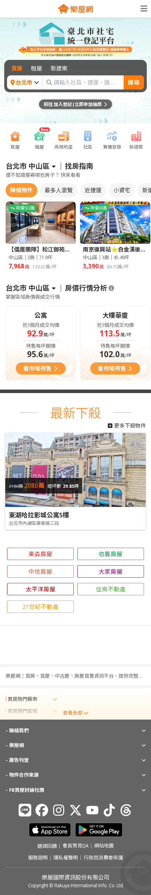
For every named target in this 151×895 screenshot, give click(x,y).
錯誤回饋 (47, 846)
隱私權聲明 (65, 857)
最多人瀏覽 (59, 190)
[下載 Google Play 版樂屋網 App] (99, 830)
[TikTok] (109, 810)
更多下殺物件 (130, 425)
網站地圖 (104, 846)
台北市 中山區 (28, 166)
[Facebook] (41, 810)
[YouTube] (92, 810)
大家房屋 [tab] (111, 571)
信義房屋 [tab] (111, 554)
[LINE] (25, 810)
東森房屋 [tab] (40, 554)
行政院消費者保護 (103, 857)
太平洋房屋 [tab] (40, 589)
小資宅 (121, 190)
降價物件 (21, 190)
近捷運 (93, 190)
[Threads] (126, 810)
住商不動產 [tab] (111, 589)
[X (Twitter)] (75, 810)
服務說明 (38, 857)
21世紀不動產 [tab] (40, 607)
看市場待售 (37, 368)
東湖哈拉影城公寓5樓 (39, 515)
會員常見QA (75, 846)
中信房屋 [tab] (40, 571)
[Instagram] (58, 810)
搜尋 (134, 82)
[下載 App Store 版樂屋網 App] (50, 830)
